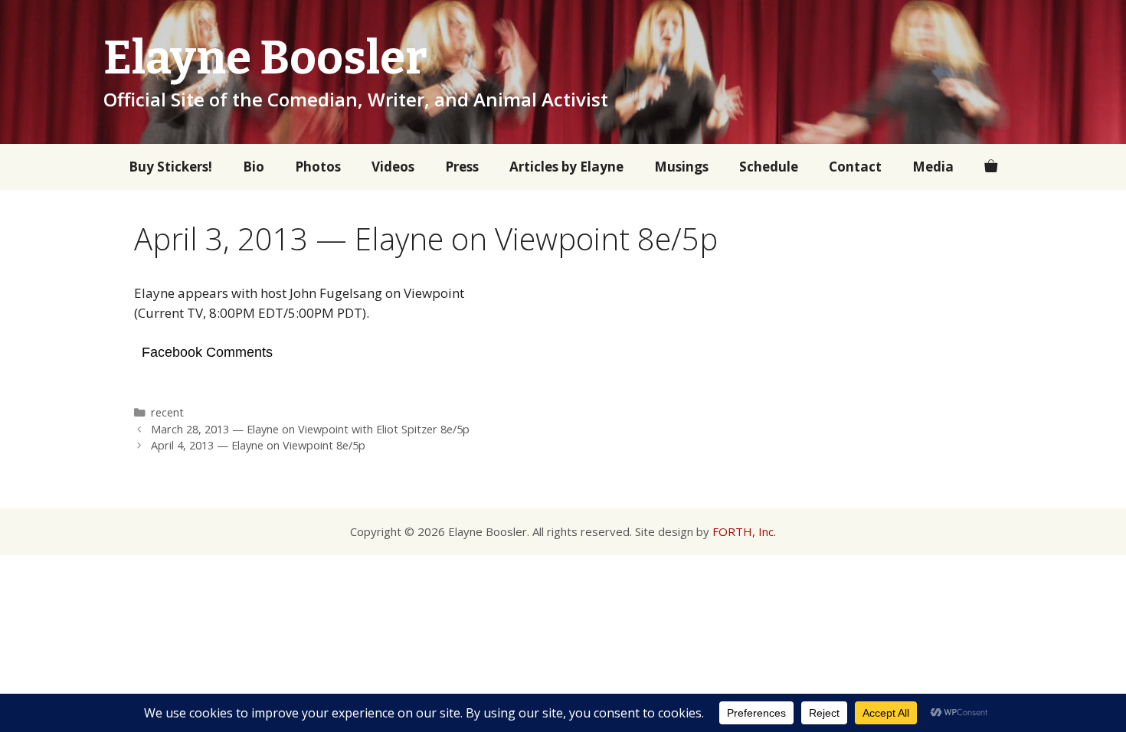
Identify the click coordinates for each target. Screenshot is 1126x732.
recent (167, 412)
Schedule (768, 166)
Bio (253, 166)
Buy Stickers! (170, 166)
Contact (855, 166)
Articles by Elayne (566, 166)
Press (462, 166)
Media (933, 166)
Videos (393, 166)
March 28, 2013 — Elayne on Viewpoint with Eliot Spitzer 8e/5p (310, 429)
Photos (318, 166)
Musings (681, 166)
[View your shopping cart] (991, 167)
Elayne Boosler (265, 58)
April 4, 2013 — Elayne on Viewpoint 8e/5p (258, 445)
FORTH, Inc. (744, 531)
